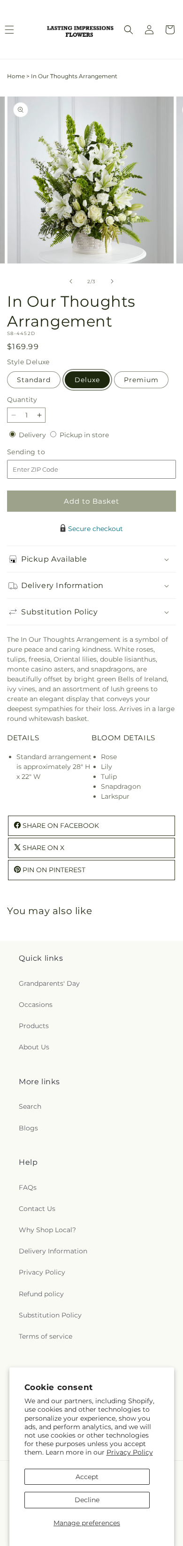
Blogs (28, 1128)
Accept (87, 1476)
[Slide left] (71, 281)
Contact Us (37, 1208)
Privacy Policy (130, 1452)
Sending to (40, 452)
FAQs (28, 1187)
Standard (34, 380)
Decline (87, 1500)
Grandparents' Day (49, 983)
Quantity (22, 399)
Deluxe (87, 380)
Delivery (33, 435)
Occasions (36, 1004)
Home (16, 76)
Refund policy (41, 1294)
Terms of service (45, 1336)
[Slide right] (112, 281)
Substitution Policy (50, 1315)
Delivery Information (53, 1251)
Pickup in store (84, 435)
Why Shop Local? (47, 1230)
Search (30, 1106)
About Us (34, 1047)
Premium (141, 380)
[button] (128, 29)
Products (34, 1026)
